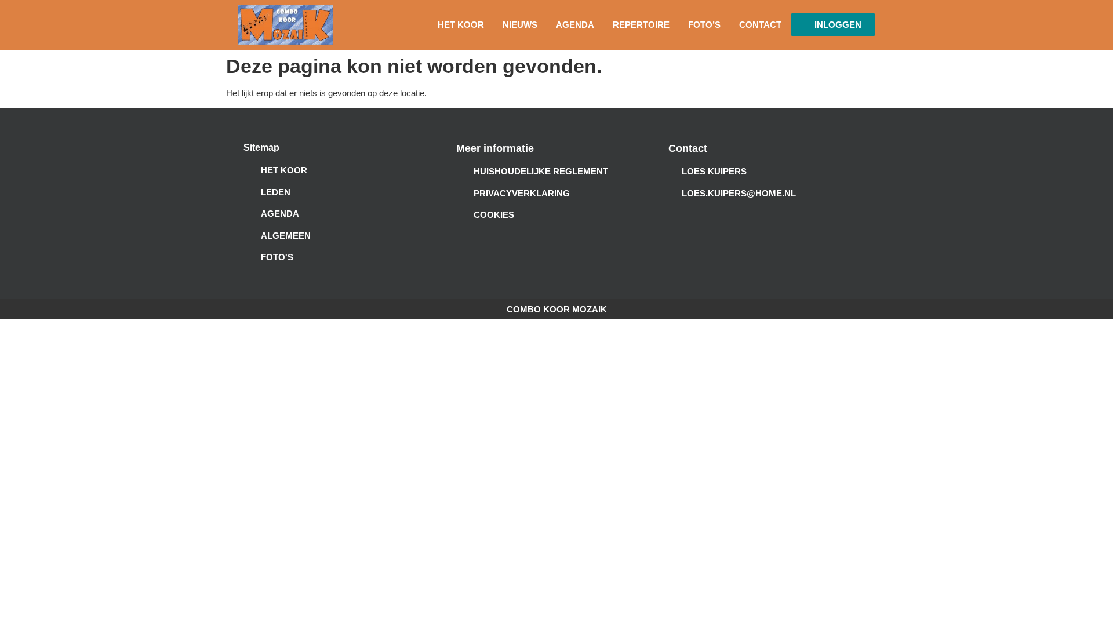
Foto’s (704, 25)
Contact (760, 25)
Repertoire (641, 25)
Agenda (575, 25)
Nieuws (520, 25)
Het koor (461, 25)
